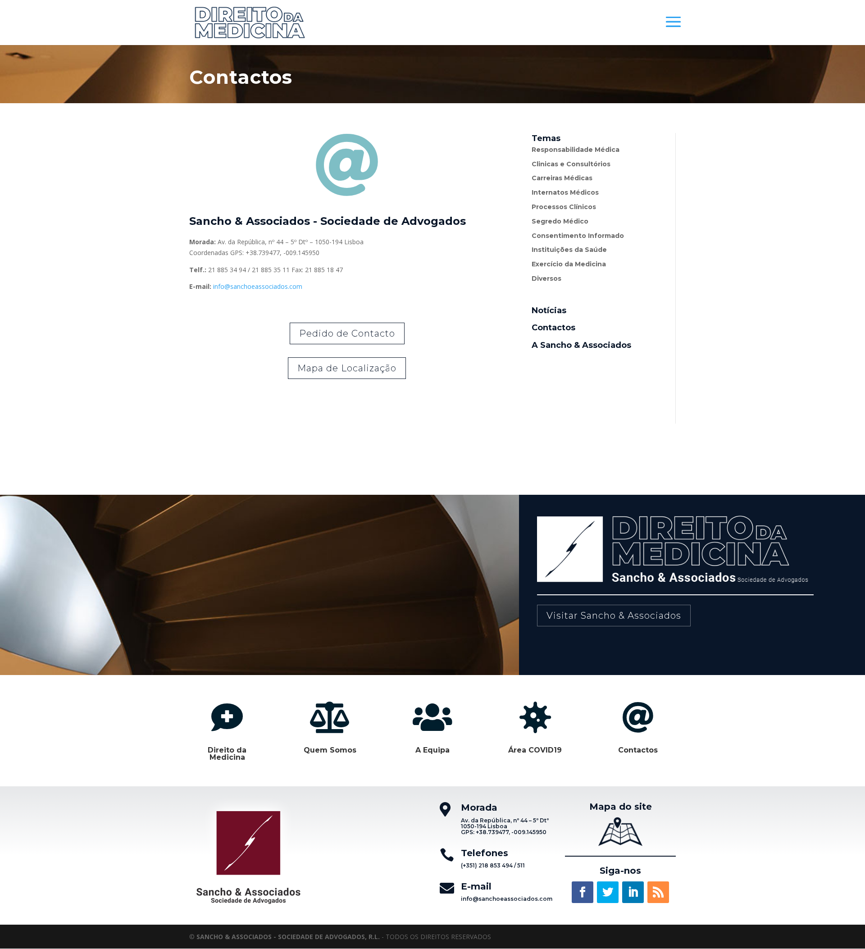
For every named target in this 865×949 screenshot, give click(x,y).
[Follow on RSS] (658, 892)
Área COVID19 (535, 750)
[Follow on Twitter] (608, 892)
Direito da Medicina (227, 754)
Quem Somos (330, 750)
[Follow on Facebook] (582, 892)
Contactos (638, 750)
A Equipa (432, 750)
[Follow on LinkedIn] (633, 892)
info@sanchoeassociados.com (257, 286)
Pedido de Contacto (347, 333)
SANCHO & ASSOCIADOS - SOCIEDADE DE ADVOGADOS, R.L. (288, 936)
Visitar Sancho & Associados (613, 615)
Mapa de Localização (346, 368)
